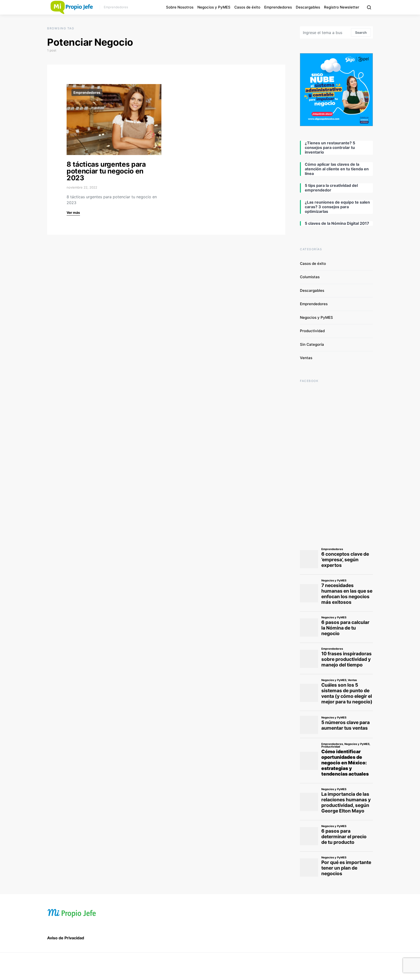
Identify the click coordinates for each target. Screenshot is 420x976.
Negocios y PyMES (213, 7)
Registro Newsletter (341, 7)
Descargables (308, 7)
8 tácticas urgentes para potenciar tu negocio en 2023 (106, 171)
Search (361, 32)
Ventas (306, 357)
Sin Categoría (312, 344)
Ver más (73, 212)
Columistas (310, 277)
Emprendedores (278, 7)
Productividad (312, 330)
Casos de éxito (247, 7)
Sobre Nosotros (179, 7)
